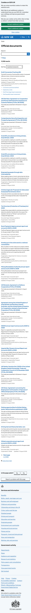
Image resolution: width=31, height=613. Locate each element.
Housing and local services (9, 528)
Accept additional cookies (15, 24)
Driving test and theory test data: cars (13, 427)
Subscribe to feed (7, 461)
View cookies (15, 32)
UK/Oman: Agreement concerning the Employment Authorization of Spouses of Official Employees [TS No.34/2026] (14, 390)
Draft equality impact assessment (11, 94)
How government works (8, 568)
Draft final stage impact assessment (12, 92)
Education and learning (8, 519)
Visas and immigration (8, 537)
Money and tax (5, 531)
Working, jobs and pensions (9, 540)
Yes (18, 473)
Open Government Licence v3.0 (11, 595)
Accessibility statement (8, 581)
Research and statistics (8, 559)
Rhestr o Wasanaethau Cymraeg (11, 585)
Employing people (6, 522)
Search (9, 51)
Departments (5, 550)
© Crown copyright (15, 609)
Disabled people (6, 513)
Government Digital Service (9, 587)
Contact (19, 581)
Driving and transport (7, 516)
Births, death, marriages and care (11, 498)
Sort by (3, 67)
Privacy (8, 578)
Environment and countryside (10, 525)
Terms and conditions (7, 583)
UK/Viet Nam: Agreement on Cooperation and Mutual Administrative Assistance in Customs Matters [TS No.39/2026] (14, 100)
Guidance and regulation (8, 556)
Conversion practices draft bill (11, 87)
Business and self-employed (9, 501)
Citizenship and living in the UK (10, 507)
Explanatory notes (7, 90)
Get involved (5, 571)
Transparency (5, 565)
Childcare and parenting (8, 504)
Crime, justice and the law (9, 510)
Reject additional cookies (15, 28)
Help (2, 578)
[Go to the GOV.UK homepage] (7, 37)
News (3, 553)
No (25, 473)
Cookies (14, 578)
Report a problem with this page (15, 479)
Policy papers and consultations (11, 562)
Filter (4, 58)
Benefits (3, 495)
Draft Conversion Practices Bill (11, 72)
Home (2, 41)
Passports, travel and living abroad (11, 534)
